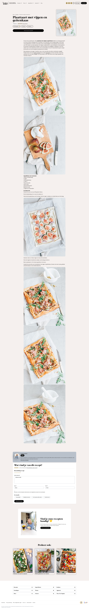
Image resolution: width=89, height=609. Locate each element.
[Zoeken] (73, 3)
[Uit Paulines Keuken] (5, 3)
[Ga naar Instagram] (67, 3)
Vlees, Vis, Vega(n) (61, 593)
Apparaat (59, 590)
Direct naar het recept (28, 30)
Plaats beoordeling (19, 501)
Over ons (24, 602)
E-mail (46, 485)
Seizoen (37, 593)
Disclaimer (3, 602)
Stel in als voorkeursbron (46, 528)
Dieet (15, 593)
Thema (36, 590)
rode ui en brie (37, 52)
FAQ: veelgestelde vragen (17, 602)
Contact (34, 602)
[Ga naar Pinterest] (71, 3)
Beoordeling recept (19, 470)
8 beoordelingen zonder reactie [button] (32, 467)
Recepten (16, 587)
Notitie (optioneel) (17, 475)
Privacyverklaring (9, 602)
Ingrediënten (38, 587)
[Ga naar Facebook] (69, 3)
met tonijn (48, 52)
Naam (15, 485)
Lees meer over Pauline (25, 460)
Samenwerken (29, 602)
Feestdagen (16, 590)
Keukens (58, 587)
